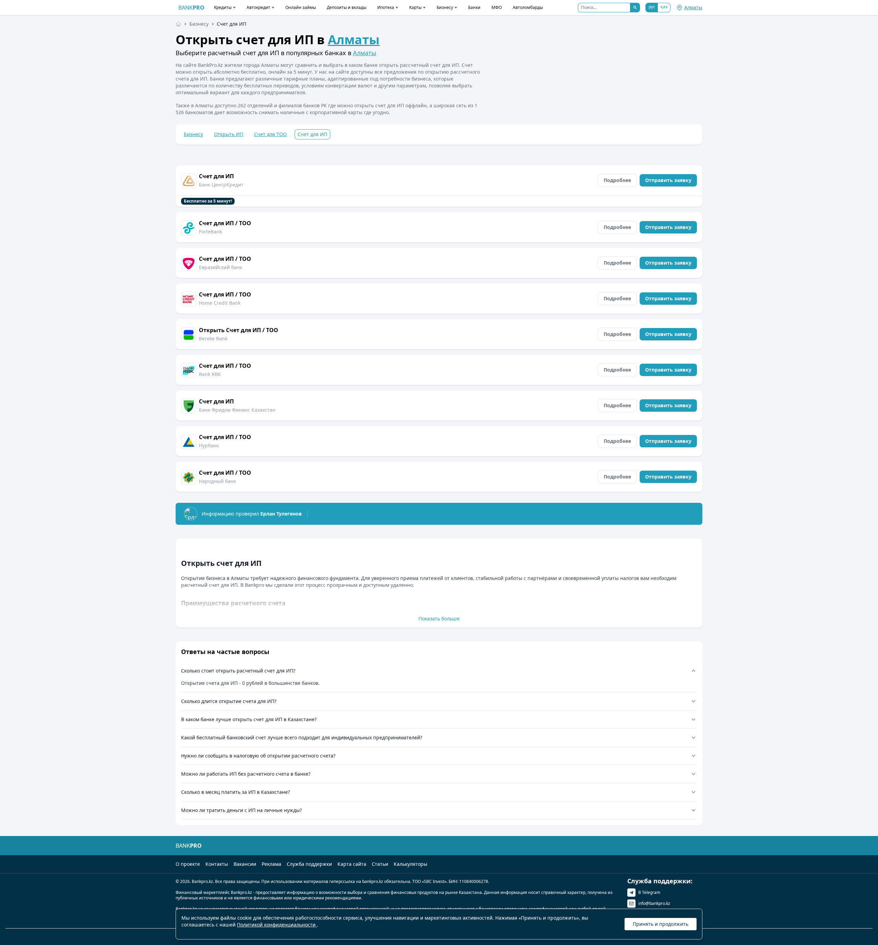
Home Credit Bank (219, 303)
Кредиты (223, 7)
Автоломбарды (528, 7)
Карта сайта (351, 864)
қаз (664, 7)
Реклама (271, 864)
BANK (191, 7)
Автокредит (258, 7)
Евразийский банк (220, 267)
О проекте (188, 864)
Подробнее (617, 180)
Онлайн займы (300, 7)
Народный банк (217, 481)
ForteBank (210, 231)
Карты (415, 7)
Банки (474, 7)
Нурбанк (209, 445)
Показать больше (439, 618)
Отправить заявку (668, 180)
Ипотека (385, 7)
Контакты (216, 864)
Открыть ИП (228, 134)
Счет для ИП (216, 176)
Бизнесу (445, 7)
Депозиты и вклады (346, 7)
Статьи (380, 864)
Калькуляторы (410, 864)
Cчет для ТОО (270, 134)
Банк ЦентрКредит (221, 184)
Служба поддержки (309, 864)
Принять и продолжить (660, 924)
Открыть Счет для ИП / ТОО (238, 330)
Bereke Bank (213, 338)
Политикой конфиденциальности (277, 924)
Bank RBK (210, 374)
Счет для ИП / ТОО (225, 223)
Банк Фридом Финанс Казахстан (237, 410)
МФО (496, 7)
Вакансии (245, 864)
